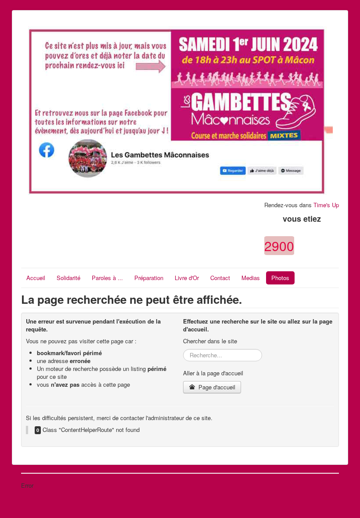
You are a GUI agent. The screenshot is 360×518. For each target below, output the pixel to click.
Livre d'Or (187, 277)
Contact (220, 277)
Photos (280, 277)
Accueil (35, 277)
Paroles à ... (107, 277)
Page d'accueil (216, 387)
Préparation (148, 277)
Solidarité (68, 277)
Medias (250, 277)
